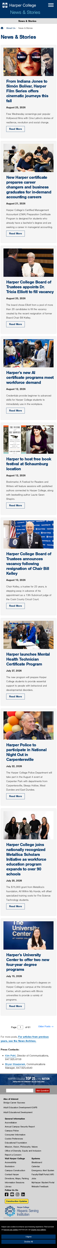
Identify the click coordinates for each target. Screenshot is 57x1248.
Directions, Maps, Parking (17, 1178)
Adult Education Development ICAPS (20, 1107)
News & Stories (25, 12)
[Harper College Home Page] (2, 28)
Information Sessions (14, 1182)
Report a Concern (13, 1154)
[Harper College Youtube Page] (12, 1195)
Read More (15, 128)
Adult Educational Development (17, 1112)
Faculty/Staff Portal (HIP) (43, 1174)
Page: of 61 (20, 1027)
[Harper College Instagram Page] (17, 1195)
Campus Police (12, 1130)
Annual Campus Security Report (20, 1126)
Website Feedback (40, 1186)
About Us (10, 28)
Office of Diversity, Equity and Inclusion (23, 1150)
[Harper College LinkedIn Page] (23, 1195)
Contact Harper (12, 1174)
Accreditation (11, 1122)
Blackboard (37, 1162)
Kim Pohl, (10, 1055)
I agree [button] (29, 1237)
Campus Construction (15, 1170)
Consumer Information (15, 1134)
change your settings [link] (38, 1230)
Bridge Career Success (14, 1102)
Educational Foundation (16, 1142)
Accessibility (10, 1162)
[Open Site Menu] (48, 5)
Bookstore (9, 1166)
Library (8, 1186)
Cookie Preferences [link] (14, 1138)
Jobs (34, 1178)
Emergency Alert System (43, 1170)
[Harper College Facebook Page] (6, 1195)
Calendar (36, 1166)
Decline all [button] (28, 1242)
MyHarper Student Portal (43, 1182)
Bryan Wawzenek (15, 1064)
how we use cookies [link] (11, 1230)
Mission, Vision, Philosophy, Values (21, 1146)
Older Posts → (46, 1026)
